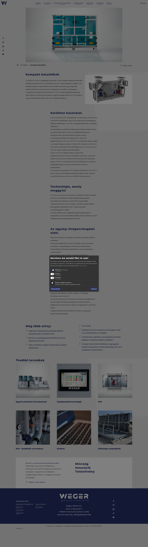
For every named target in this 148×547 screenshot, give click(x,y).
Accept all (94, 289)
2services (58, 271)
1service (57, 279)
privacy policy (83, 265)
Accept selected (55, 289)
